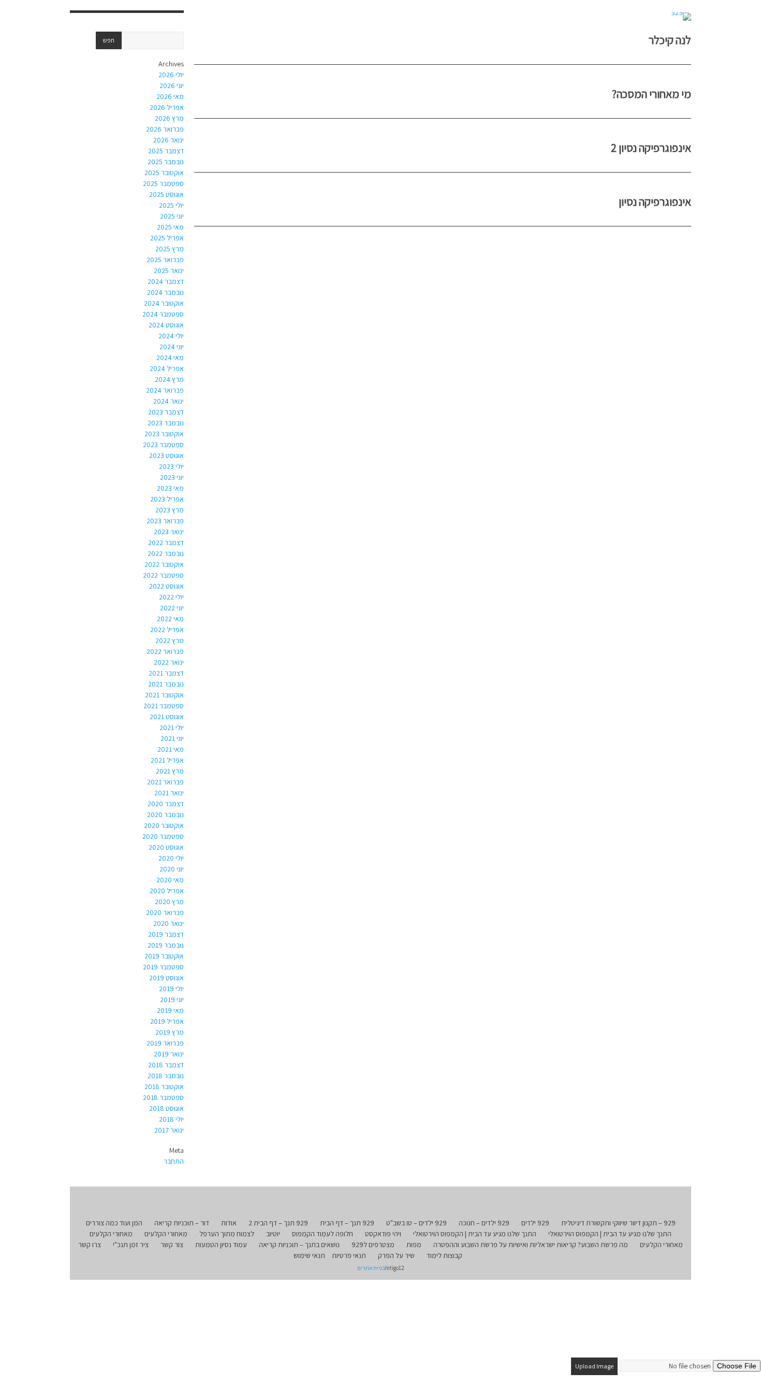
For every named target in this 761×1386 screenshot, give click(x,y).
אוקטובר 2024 (164, 303)
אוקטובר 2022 (164, 564)
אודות (229, 1222)
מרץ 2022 (169, 640)
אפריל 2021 (167, 760)
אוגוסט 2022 (166, 586)
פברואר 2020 (165, 912)
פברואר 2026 (165, 129)
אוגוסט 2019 (166, 977)
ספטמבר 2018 (163, 1097)
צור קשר (171, 1244)
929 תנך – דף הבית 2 (278, 1222)
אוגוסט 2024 (166, 325)
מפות (413, 1244)
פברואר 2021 (165, 782)
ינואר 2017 (169, 1130)
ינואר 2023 (169, 531)
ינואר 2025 (169, 270)
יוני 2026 (171, 85)
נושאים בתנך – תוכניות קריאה (299, 1244)
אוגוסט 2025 (166, 194)
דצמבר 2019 (166, 934)
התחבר (174, 1161)
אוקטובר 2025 (164, 172)
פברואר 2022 (165, 651)
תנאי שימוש (309, 1255)
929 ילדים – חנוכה (484, 1222)
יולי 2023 (171, 466)
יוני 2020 (171, 869)
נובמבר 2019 (166, 945)
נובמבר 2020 (165, 814)
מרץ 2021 (170, 771)
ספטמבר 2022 (163, 575)
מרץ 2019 (169, 1032)
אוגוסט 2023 (166, 455)
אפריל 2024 (167, 368)
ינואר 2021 (169, 792)
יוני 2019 (172, 999)
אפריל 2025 (167, 237)
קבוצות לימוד (444, 1255)
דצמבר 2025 (166, 150)
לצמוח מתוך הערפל (226, 1233)
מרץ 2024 (169, 379)
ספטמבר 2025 (163, 183)
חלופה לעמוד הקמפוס (322, 1233)
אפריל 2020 (167, 890)
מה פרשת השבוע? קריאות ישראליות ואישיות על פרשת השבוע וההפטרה (530, 1244)
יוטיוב (273, 1233)
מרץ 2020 (169, 901)
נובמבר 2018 (166, 1075)
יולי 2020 (171, 858)
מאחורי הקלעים (165, 1233)
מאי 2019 (170, 1010)
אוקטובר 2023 (164, 433)
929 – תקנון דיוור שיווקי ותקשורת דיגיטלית (618, 1222)
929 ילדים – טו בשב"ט (416, 1222)
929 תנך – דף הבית (347, 1222)
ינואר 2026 (168, 140)
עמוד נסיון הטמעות (221, 1244)
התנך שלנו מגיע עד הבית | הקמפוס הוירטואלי (609, 1233)
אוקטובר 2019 (164, 956)
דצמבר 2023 (166, 412)
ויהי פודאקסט (383, 1233)
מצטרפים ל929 (373, 1244)
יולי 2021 (171, 727)
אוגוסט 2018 (166, 1108)
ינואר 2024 (168, 401)
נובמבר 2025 (166, 161)
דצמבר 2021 (166, 673)
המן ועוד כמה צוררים (114, 1222)
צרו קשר (89, 1244)
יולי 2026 (171, 74)
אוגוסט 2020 (166, 847)
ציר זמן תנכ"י (131, 1244)
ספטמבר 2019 (163, 966)
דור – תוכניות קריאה (181, 1222)
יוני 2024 (171, 346)
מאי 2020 (170, 879)
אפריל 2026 (167, 107)
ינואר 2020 (168, 923)
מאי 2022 (170, 618)
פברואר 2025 (165, 259)
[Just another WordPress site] (681, 16)
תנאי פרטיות (349, 1255)
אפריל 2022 (167, 629)
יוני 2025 (172, 216)
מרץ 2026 (169, 118)
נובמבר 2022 (166, 553)
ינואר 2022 (169, 662)
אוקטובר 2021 (164, 694)
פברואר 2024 (165, 390)
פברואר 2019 (165, 1043)
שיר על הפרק (396, 1255)
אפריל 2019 (167, 1021)
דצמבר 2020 (166, 803)
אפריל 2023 (167, 499)
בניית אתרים (371, 1267)
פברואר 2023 (165, 520)
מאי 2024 (170, 357)
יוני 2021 (172, 738)
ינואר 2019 (169, 1054)
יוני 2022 (172, 607)
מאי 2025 (170, 227)
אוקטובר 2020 (164, 825)
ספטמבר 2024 (163, 314)
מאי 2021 (170, 749)
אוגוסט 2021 (167, 716)
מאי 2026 (170, 96)
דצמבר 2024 (166, 281)
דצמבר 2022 (166, 542)
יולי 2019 (171, 988)
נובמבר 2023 (166, 422)
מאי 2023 (170, 488)
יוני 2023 (172, 477)
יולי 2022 (171, 597)
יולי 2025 (171, 205)
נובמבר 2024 (165, 292)
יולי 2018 (171, 1119)
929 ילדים (535, 1222)
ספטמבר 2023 (163, 444)
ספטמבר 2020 (163, 836)
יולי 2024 (171, 335)
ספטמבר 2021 (163, 705)
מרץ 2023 (169, 510)
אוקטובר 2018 (164, 1086)
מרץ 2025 (169, 248)
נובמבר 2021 (166, 684)
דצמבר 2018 (166, 1064)
